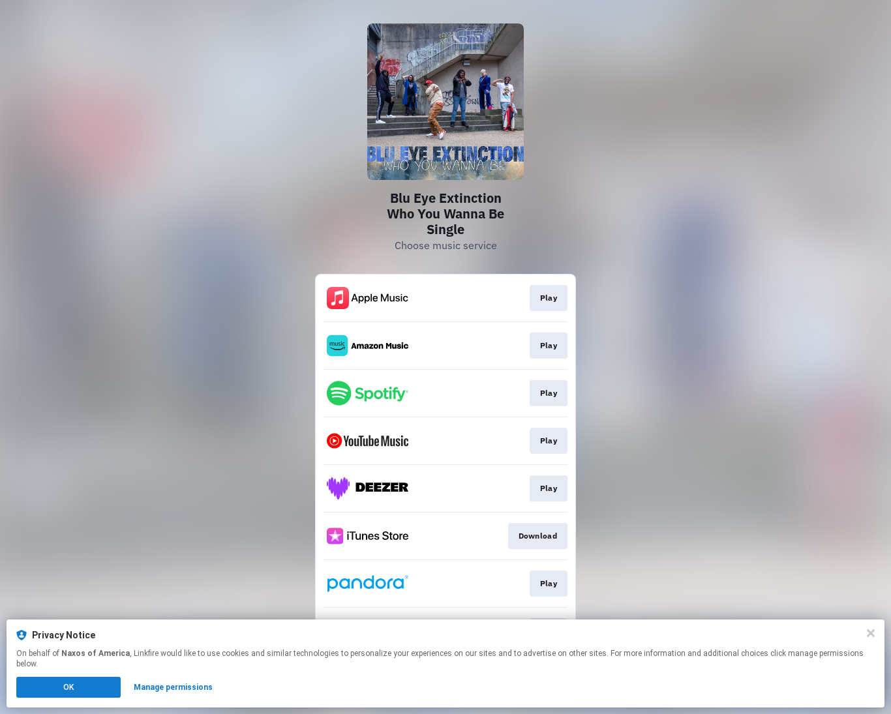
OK (68, 687)
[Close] (870, 633)
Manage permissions (173, 687)
